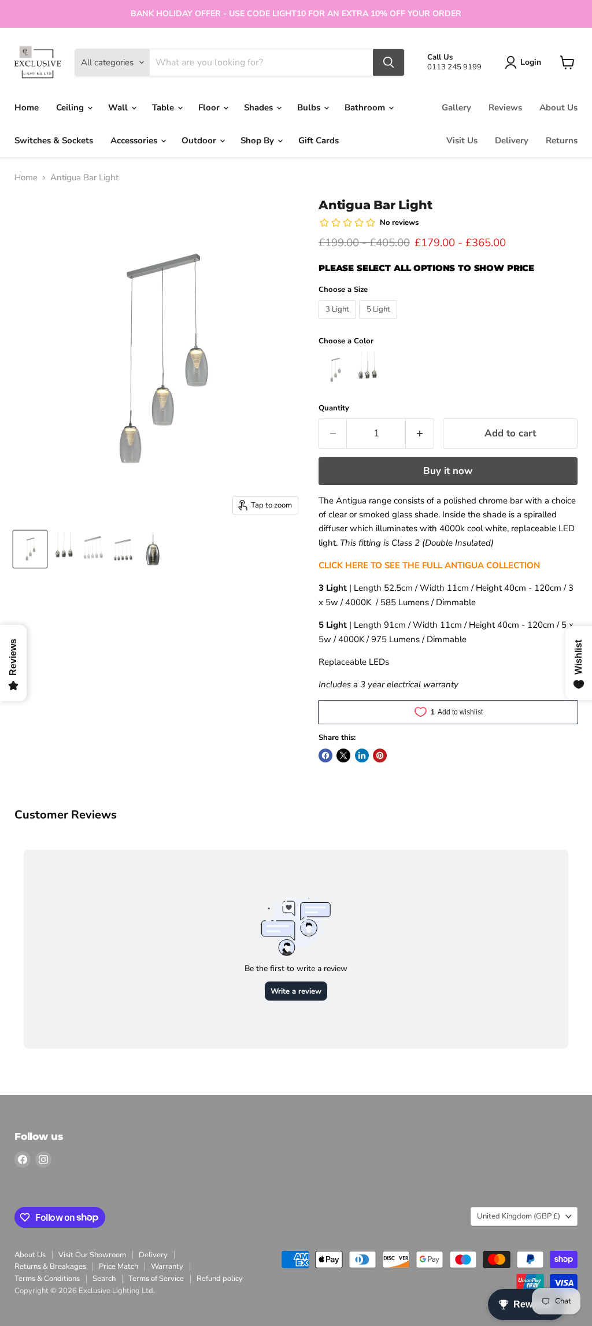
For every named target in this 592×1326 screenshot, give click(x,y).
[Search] (388, 62)
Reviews (505, 107)
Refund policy (220, 1278)
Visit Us (462, 140)
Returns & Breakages (50, 1266)
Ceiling (71, 107)
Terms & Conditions (47, 1278)
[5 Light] (379, 322)
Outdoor (200, 140)
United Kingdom (518, 1216)
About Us (558, 107)
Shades (259, 107)
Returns (562, 140)
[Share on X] (343, 755)
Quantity (334, 408)
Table (164, 107)
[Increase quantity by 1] (420, 433)
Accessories (135, 140)
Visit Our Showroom (92, 1255)
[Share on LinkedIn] (362, 755)
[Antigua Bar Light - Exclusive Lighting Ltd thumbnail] (30, 549)
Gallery (456, 107)
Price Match (118, 1266)
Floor (210, 107)
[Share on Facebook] (325, 755)
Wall (119, 107)
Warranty (167, 1266)
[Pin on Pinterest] (380, 755)
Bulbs (310, 107)
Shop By (258, 140)
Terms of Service (156, 1278)
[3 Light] (339, 322)
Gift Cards (318, 140)
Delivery (511, 140)
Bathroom (366, 107)
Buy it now (447, 470)
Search (104, 1278)
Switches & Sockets (53, 140)
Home (26, 107)
